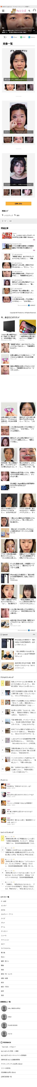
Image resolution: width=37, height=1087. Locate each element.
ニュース (3, 935)
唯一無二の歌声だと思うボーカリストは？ (20, 811)
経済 (2, 991)
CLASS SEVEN (12, 1025)
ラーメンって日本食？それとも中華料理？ (20, 803)
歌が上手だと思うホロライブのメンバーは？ (20, 794)
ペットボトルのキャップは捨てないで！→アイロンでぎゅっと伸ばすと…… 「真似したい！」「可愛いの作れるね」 (23, 760)
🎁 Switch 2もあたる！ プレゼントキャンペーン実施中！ (15, 6)
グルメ (3, 922)
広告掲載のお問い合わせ (8, 1072)
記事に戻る (18, 203)
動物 (2, 965)
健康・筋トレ (5, 961)
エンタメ (3, 905)
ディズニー (4, 931)
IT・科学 (3, 901)
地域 (2, 969)
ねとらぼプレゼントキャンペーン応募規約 (13, 1055)
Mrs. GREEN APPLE (14, 1008)
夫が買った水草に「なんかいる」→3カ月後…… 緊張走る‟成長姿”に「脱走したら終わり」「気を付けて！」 (23, 713)
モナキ (10, 1034)
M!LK (9, 1017)
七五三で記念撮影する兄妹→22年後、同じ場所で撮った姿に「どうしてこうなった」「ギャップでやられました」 (23, 693)
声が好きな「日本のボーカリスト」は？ (19, 786)
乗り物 (3, 952)
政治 (2, 982)
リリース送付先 (5, 1068)
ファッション (5, 940)
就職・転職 (4, 978)
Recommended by (23, 305)
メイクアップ (8, 215)
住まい (3, 957)
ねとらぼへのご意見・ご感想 (9, 1051)
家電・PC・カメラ (6, 974)
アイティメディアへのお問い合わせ (11, 1064)
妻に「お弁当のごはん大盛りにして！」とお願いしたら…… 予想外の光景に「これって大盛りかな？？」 (23, 770)
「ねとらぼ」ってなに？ (8, 1047)
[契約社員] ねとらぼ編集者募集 (10, 1059)
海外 (18, 215)
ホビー (3, 944)
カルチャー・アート (7, 914)
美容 (3, 28)
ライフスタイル (5, 948)
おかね (3, 910)
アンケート (4, 780)
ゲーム (3, 927)
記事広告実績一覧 (6, 1076)
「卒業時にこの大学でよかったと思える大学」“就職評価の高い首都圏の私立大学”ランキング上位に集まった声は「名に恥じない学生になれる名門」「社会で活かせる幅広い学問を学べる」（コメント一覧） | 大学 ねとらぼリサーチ (20, 854)
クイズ (3, 918)
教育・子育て (5, 987)
